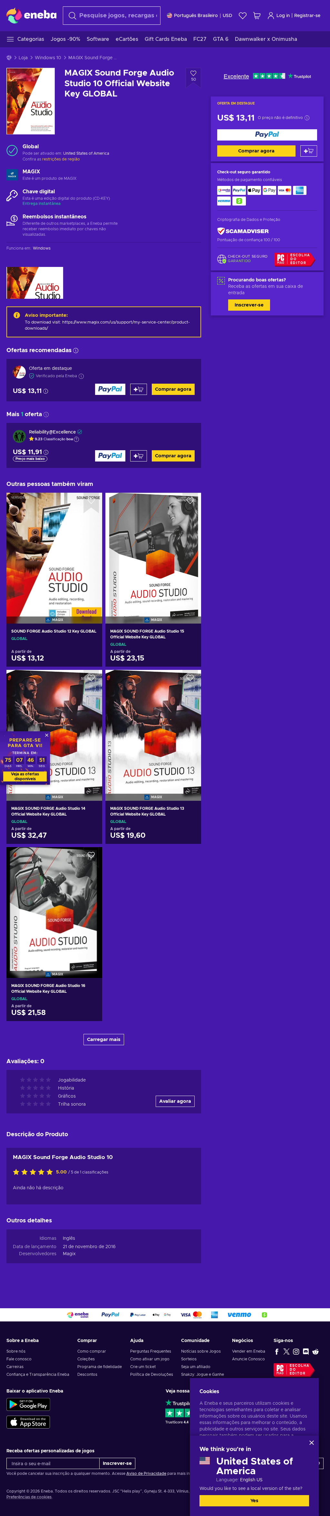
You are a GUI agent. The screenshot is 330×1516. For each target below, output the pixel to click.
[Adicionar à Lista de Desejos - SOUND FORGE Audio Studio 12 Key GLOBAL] (91, 503)
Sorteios (189, 1359)
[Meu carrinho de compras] (257, 15)
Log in (283, 16)
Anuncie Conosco (248, 1359)
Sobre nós (15, 1351)
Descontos (87, 1374)
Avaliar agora (175, 1101)
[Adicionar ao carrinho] (308, 151)
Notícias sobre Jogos (201, 1351)
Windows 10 (48, 58)
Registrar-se (307, 16)
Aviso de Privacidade (146, 1473)
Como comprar (91, 1351)
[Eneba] (31, 15)
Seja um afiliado (195, 1367)
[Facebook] (277, 1351)
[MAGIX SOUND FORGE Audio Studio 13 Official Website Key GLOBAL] (153, 727)
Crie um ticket (143, 1367)
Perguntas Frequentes (150, 1351)
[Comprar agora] (267, 135)
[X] (286, 1351)
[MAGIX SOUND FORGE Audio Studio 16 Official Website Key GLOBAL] (54, 904)
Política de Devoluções (151, 1374)
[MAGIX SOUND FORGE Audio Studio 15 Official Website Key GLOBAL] (153, 550)
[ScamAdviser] (243, 231)
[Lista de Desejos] (243, 15)
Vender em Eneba (248, 1351)
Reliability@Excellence (52, 432)
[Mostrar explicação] (76, 439)
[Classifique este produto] (34, 1172)
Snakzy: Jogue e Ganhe (202, 1374)
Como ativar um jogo (150, 1359)
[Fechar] (312, 1443)
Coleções (86, 1359)
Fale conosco (19, 1359)
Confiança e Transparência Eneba (37, 1374)
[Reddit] (315, 1351)
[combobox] (111, 15)
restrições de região (61, 159)
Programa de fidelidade (99, 1367)
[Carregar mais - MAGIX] (12, 175)
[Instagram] (296, 1351)
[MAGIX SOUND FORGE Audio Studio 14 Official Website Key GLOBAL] (54, 727)
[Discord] (306, 1351)
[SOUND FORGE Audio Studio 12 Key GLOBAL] (54, 550)
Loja (23, 58)
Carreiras (15, 1367)
